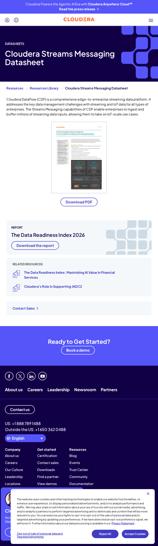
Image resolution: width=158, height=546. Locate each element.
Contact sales (48, 462)
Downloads (46, 469)
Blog (73, 455)
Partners (109, 389)
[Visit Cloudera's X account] (20, 376)
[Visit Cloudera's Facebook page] (9, 376)
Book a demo (78, 350)
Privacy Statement (123, 523)
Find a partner (48, 476)
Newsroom (85, 389)
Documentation (81, 483)
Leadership (59, 389)
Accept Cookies (135, 533)
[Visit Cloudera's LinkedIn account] (31, 376)
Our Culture (14, 469)
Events (74, 462)
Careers (35, 389)
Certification (47, 455)
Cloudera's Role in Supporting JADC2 (53, 286)
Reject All (105, 533)
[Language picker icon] (16, 20)
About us (14, 389)
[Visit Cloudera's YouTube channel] (42, 376)
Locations (12, 483)
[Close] (148, 493)
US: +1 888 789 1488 (23, 423)
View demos (47, 483)
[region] (83, 516)
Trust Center (78, 469)
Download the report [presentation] (35, 245)
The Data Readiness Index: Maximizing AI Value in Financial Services (69, 274)
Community (78, 476)
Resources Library (44, 88)
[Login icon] (7, 20)
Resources (14, 88)
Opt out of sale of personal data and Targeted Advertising (40, 535)
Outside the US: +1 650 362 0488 (35, 429)
